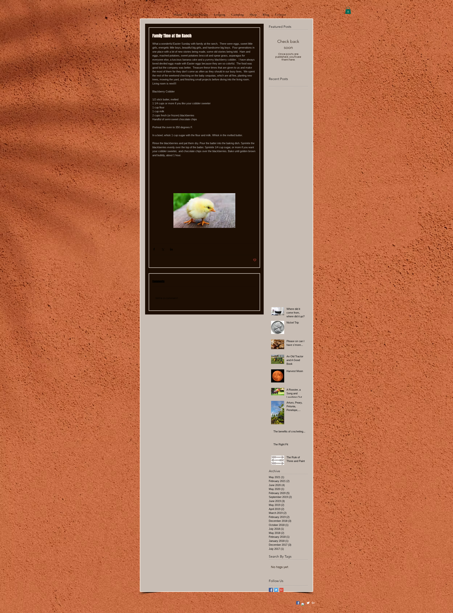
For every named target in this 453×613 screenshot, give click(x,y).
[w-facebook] (303, 604)
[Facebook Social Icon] (298, 603)
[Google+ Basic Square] (281, 590)
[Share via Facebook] (154, 249)
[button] (348, 10)
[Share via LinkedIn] (171, 249)
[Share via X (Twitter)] (162, 249)
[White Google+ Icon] (313, 603)
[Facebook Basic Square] (271, 590)
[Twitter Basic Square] (276, 590)
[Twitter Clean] (308, 603)
